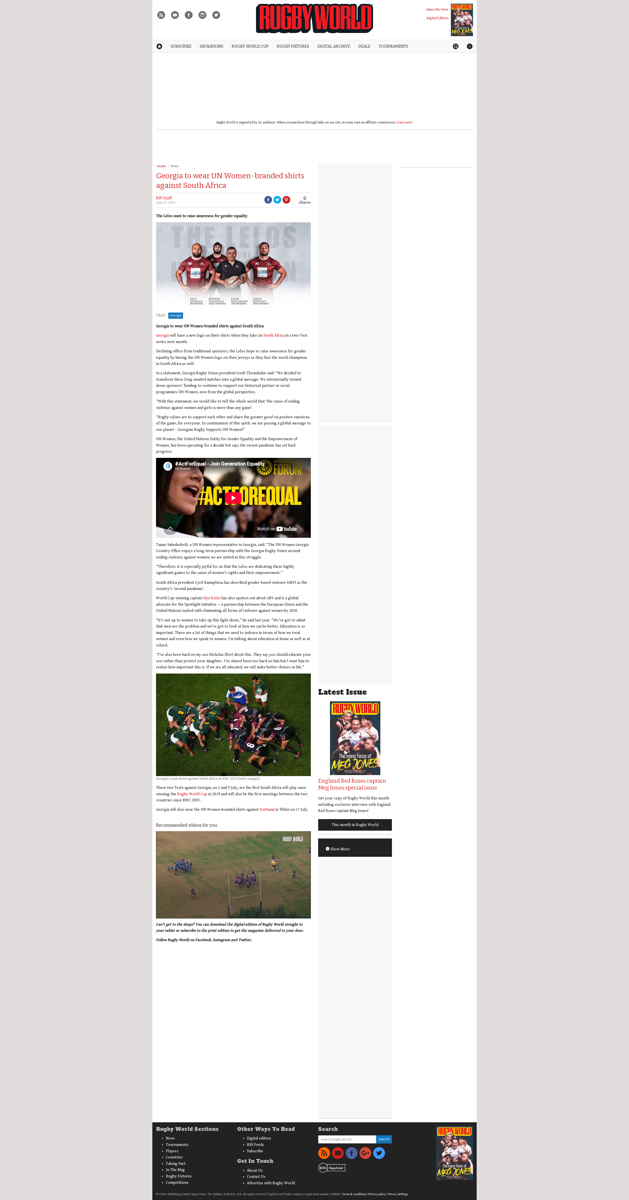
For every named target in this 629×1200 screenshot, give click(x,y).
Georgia (176, 315)
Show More (339, 849)
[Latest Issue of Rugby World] (462, 20)
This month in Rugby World (355, 825)
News (174, 166)
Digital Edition (437, 18)
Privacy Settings (398, 1194)
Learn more (404, 122)
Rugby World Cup (192, 794)
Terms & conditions (354, 1194)
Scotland (267, 809)
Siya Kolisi (211, 598)
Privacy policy (377, 1194)
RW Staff (164, 198)
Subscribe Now (437, 9)
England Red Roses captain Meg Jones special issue (352, 784)
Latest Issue (342, 692)
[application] (233, 874)
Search (384, 1139)
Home (161, 166)
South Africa (273, 335)
